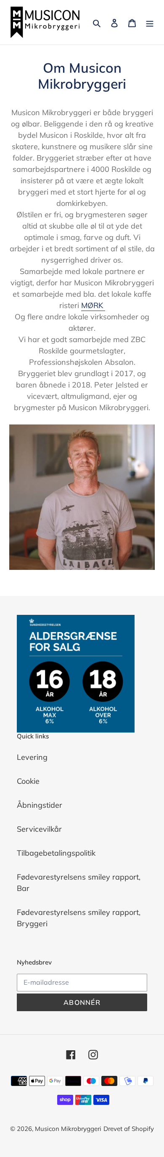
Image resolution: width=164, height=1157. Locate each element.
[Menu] (150, 22)
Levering (32, 757)
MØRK (93, 305)
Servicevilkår (39, 829)
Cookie (28, 781)
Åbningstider (39, 805)
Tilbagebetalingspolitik (56, 853)
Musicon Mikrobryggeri (68, 1129)
